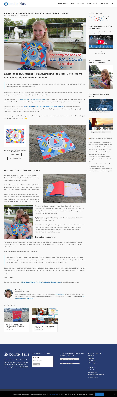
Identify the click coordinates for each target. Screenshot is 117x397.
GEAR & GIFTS (92, 3)
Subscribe (36, 357)
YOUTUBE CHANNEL (101, 53)
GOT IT (99, 394)
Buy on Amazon (15, 158)
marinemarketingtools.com (96, 374)
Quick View (15, 154)
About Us (91, 355)
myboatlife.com (92, 372)
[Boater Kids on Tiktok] (107, 18)
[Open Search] (112, 3)
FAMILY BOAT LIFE (77, 3)
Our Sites (104, 3)
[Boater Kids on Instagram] (101, 18)
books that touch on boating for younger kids (33, 99)
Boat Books (7, 15)
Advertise (91, 358)
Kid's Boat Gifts (14, 15)
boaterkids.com (92, 370)
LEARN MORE (23, 367)
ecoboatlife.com (93, 377)
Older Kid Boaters (23, 15)
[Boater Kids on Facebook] (91, 18)
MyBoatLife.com (60, 294)
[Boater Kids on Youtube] (96, 18)
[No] (115, 394)
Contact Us (91, 360)
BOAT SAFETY (63, 3)
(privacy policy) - (54, 394)
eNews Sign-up (92, 363)
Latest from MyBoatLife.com (101, 138)
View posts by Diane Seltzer (22, 291)
